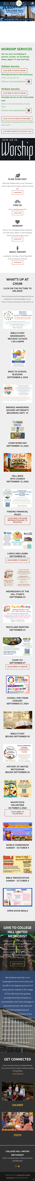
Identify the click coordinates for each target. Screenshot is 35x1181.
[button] (29, 81)
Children (17, 1105)
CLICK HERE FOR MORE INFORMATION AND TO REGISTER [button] (17, 520)
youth (17, 1135)
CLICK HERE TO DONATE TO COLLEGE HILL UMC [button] (17, 131)
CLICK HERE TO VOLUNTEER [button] (17, 813)
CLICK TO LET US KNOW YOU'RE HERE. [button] (17, 118)
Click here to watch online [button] (14, 70)
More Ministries (18, 1074)
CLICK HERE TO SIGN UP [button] (17, 560)
